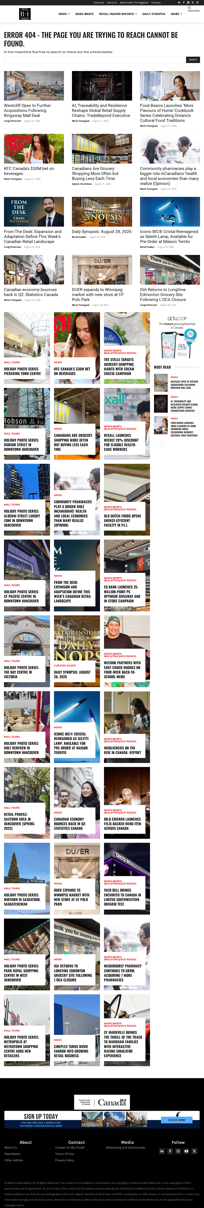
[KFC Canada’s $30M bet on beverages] (34, 149)
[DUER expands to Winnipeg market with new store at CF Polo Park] (102, 270)
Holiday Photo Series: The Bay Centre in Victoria (21, 672)
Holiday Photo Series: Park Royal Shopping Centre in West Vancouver (21, 972)
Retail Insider (79, 236)
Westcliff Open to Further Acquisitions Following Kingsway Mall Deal (27, 110)
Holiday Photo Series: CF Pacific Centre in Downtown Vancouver (21, 596)
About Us (10, 1147)
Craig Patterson (12, 120)
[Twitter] (192, 2)
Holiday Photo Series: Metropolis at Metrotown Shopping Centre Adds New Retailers (21, 1046)
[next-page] (162, 444)
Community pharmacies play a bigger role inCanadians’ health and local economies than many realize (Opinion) (169, 176)
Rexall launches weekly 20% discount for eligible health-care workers (121, 442)
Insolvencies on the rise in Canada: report (122, 750)
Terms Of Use (64, 1154)
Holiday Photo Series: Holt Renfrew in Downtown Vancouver (21, 748)
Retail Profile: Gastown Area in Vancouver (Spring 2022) (19, 821)
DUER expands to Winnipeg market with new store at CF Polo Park (98, 294)
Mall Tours (12, 362)
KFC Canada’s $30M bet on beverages (72, 371)
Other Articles (13, 1160)
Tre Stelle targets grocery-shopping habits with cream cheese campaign (119, 366)
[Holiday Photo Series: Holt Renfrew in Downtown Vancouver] (27, 727)
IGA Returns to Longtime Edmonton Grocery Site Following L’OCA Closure (163, 294)
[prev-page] (156, 444)
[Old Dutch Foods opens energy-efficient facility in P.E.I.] (127, 500)
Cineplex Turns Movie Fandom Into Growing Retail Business (71, 1051)
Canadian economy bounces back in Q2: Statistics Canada (31, 292)
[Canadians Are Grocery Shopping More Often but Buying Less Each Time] (102, 149)
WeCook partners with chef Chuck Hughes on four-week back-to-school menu (122, 669)
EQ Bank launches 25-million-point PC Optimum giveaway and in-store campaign (122, 593)
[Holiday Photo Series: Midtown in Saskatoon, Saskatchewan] (27, 879)
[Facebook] (183, 2)
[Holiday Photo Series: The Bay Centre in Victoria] (27, 651)
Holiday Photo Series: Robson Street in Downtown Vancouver (21, 444)
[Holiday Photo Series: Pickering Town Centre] (27, 348)
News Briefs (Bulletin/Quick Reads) (120, 351)
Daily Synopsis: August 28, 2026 (101, 231)
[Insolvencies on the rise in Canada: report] (127, 727)
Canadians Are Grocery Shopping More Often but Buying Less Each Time (95, 173)
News (58, 362)
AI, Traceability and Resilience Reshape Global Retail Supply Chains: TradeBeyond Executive (101, 110)
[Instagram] (197, 2)
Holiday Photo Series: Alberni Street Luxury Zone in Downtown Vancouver (22, 518)
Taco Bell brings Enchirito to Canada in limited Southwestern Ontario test (122, 897)
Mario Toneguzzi (80, 120)
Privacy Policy (64, 1160)
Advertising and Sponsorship (125, 1147)
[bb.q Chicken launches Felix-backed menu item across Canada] (127, 803)
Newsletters (12, 1154)
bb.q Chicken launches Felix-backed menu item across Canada (122, 823)
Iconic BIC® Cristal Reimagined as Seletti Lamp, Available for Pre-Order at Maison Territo (169, 236)
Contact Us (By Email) (69, 1147)
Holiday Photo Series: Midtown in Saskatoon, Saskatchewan (22, 899)
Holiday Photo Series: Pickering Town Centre (22, 371)
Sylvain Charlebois (82, 183)
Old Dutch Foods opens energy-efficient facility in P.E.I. (122, 520)
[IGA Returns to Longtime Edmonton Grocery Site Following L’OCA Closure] (170, 270)
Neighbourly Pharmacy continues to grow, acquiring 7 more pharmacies (123, 972)
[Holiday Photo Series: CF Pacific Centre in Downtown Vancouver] (27, 575)
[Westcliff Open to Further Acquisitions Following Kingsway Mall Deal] (34, 86)
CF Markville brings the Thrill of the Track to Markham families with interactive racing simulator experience (123, 1044)
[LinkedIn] (179, 2)
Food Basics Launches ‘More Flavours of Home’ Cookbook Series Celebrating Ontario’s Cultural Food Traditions (167, 113)
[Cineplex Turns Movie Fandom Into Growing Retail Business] (77, 1030)
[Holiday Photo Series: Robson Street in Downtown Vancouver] (27, 424)
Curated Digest (65, 665)
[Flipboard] (188, 2)
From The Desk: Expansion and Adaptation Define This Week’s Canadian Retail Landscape (33, 236)
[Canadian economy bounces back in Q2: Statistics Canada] (34, 270)
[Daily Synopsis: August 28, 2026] (102, 212)
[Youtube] (186, 1151)
